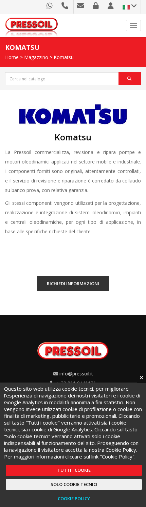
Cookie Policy (74, 498)
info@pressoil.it (76, 373)
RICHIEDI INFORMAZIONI (73, 283)
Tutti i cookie (74, 470)
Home (12, 57)
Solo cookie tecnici (74, 484)
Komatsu (64, 57)
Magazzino (36, 57)
